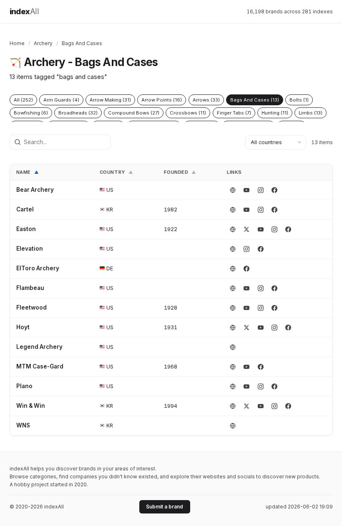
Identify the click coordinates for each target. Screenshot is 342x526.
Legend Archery (39, 346)
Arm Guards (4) (61, 100)
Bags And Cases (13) (254, 100)
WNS (23, 425)
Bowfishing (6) (31, 113)
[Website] (233, 190)
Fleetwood (31, 307)
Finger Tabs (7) (234, 113)
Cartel (25, 209)
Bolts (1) (299, 100)
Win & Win (30, 405)
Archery (43, 43)
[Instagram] (261, 190)
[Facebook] (274, 190)
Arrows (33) (206, 100)
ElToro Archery (37, 268)
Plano (24, 386)
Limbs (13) (310, 113)
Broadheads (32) (78, 113)
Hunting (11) (275, 113)
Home (17, 43)
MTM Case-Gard (39, 366)
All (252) (23, 100)
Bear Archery (35, 189)
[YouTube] (246, 190)
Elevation (29, 248)
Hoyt (23, 327)
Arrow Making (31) (110, 100)
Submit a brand (164, 506)
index (24, 11)
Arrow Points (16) (161, 100)
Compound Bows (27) (133, 113)
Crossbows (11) (188, 113)
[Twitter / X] (246, 229)
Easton (26, 229)
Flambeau (30, 288)
